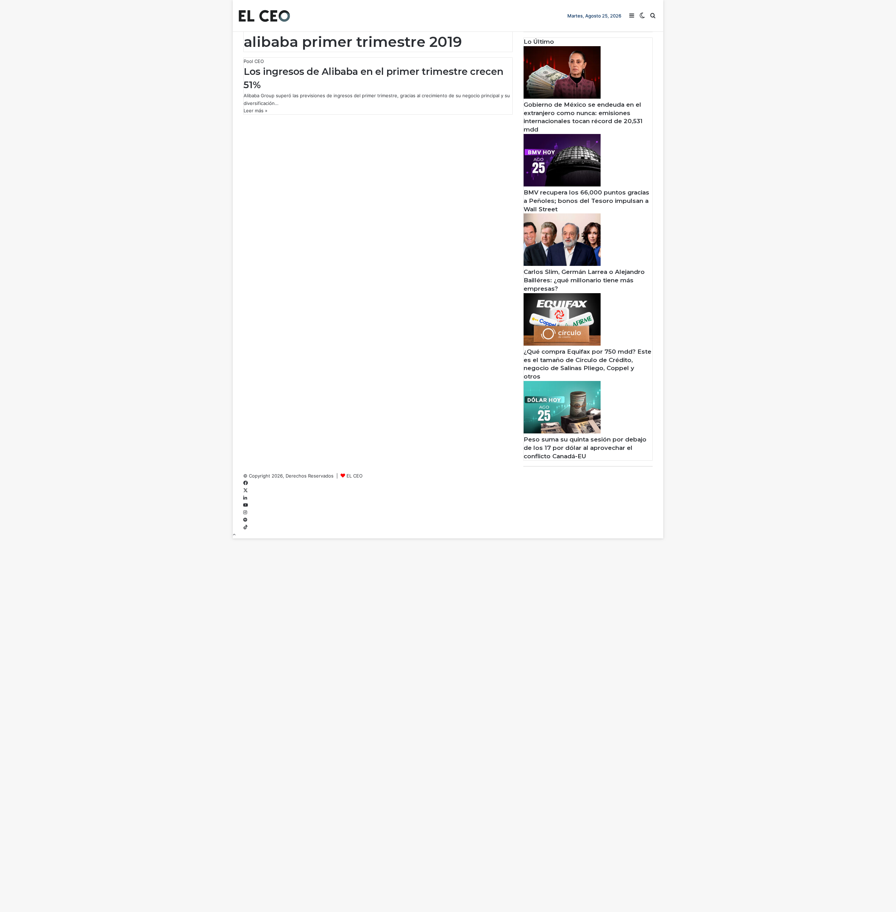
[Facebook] (245, 483)
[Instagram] (245, 512)
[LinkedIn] (245, 498)
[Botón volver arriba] (234, 534)
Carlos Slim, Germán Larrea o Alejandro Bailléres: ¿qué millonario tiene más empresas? (584, 280)
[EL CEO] (264, 15)
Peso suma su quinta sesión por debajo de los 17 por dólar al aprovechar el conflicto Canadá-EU (585, 448)
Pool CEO (254, 61)
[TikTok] (245, 527)
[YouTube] (245, 505)
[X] (245, 490)
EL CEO (354, 476)
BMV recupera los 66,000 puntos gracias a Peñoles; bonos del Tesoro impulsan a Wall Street (586, 201)
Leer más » (255, 110)
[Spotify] (245, 520)
